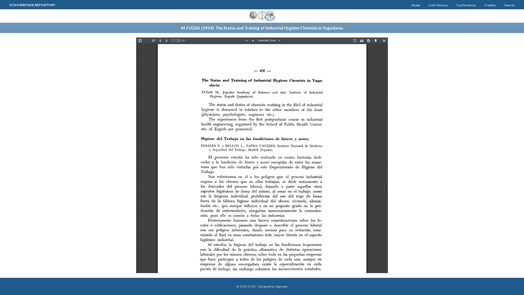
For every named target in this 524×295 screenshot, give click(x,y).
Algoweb (282, 286)
